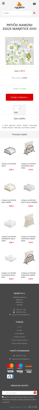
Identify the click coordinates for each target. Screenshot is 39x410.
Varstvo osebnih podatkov (19, 340)
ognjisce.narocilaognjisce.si (21, 314)
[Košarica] (35, 3)
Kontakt (19, 330)
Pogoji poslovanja (19, 337)
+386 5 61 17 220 (21, 310)
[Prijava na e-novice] (35, 393)
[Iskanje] (34, 13)
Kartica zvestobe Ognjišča (19, 343)
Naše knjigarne (19, 333)
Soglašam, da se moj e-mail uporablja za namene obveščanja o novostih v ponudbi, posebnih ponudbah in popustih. (19, 399)
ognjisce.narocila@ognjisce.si (21, 359)
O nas (19, 327)
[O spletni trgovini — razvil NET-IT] (33, 407)
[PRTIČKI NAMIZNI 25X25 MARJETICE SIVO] (19, 51)
